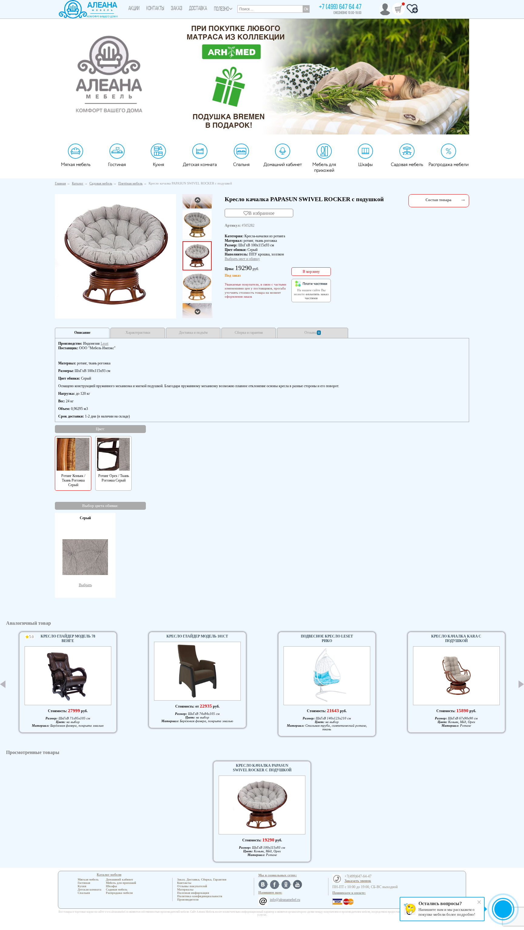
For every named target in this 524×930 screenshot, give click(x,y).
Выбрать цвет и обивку (242, 259)
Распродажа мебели (448, 164)
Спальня (241, 164)
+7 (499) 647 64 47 (340, 7)
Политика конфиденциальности (199, 896)
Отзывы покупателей (192, 886)
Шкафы (365, 164)
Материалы (185, 889)
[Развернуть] (463, 199)
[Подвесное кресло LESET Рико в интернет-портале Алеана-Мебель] (327, 676)
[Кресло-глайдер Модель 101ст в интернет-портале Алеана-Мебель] (197, 671)
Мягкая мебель (75, 164)
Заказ (176, 9)
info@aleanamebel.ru (285, 900)
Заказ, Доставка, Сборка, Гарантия (201, 879)
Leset (104, 343)
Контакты (155, 9)
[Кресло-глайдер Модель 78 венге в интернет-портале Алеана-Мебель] (68, 676)
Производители (188, 899)
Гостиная (117, 164)
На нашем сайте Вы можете (311, 294)
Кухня (158, 164)
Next (521, 684)
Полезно (221, 9)
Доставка (198, 9)
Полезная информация (193, 892)
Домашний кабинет (283, 164)
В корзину (311, 271)
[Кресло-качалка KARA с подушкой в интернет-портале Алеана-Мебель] (456, 676)
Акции (133, 9)
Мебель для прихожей (324, 167)
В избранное (261, 213)
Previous (2, 684)
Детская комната (200, 164)
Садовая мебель (407, 164)
